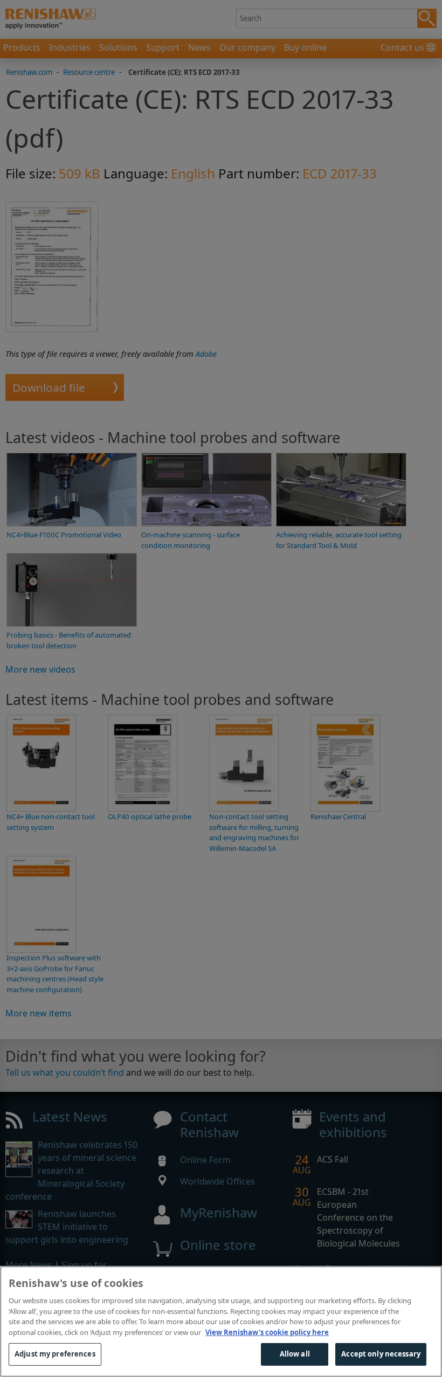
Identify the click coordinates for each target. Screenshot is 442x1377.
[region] (221, 1321)
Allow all (295, 1354)
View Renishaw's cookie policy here (267, 1332)
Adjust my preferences (55, 1354)
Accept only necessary (380, 1354)
